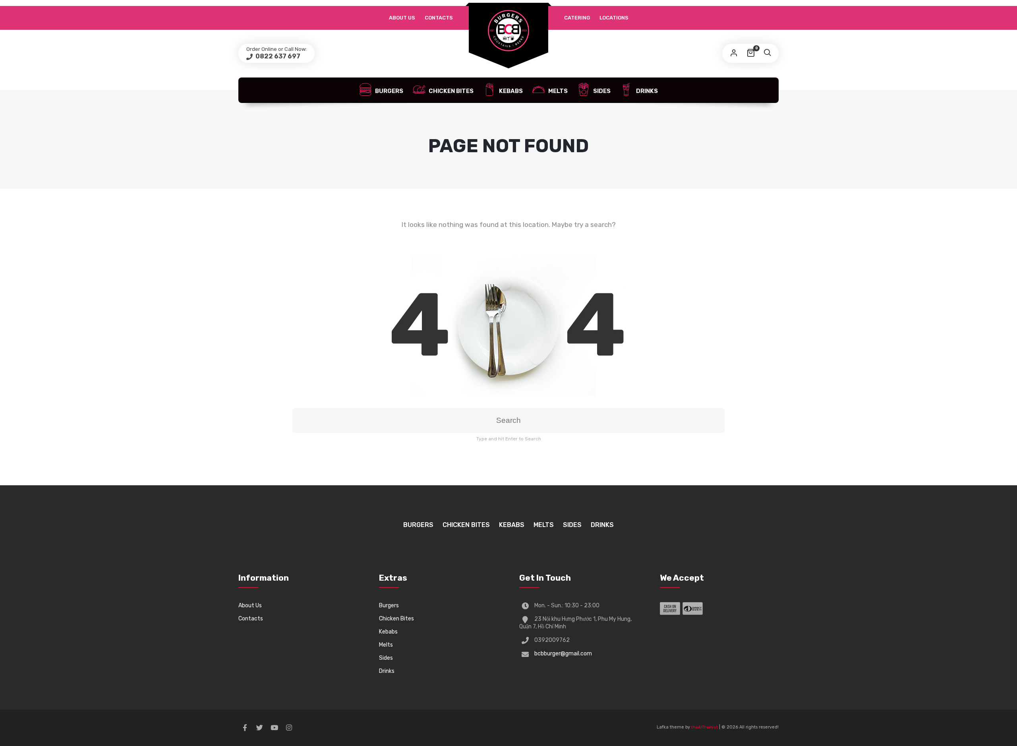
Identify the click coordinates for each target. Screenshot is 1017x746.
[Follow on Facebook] (244, 727)
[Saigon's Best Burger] (508, 30)
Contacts (439, 18)
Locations (613, 18)
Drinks (646, 91)
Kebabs (510, 91)
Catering (577, 18)
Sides (601, 91)
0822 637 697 (277, 56)
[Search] (767, 53)
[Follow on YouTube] (274, 727)
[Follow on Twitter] (259, 727)
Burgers (388, 91)
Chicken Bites (450, 91)
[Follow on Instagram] (288, 727)
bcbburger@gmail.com (563, 653)
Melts (557, 91)
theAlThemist (704, 727)
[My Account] (734, 53)
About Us (402, 18)
